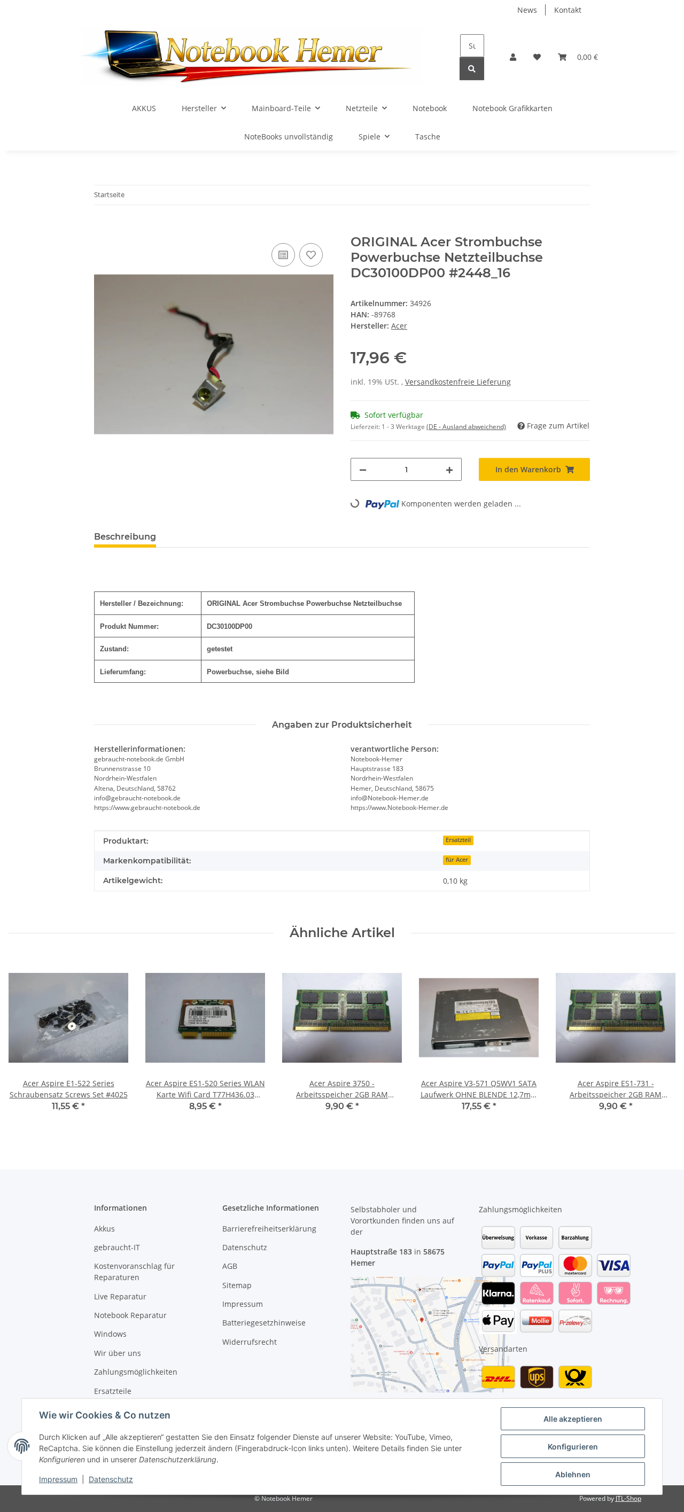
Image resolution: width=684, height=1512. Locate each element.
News (527, 10)
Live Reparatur (120, 1296)
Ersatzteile (112, 1391)
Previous (26, 1042)
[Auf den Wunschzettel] (311, 255)
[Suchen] (472, 68)
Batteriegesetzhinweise (264, 1323)
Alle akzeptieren (572, 1418)
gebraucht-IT (117, 1247)
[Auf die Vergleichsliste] (283, 255)
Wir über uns (117, 1353)
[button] (513, 56)
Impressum (58, 1479)
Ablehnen (572, 1474)
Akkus (104, 1228)
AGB (229, 1266)
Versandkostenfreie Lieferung (458, 382)
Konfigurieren (573, 1446)
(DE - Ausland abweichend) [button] (466, 426)
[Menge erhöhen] (449, 469)
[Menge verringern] (363, 469)
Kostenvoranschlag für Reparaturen (134, 1271)
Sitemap (237, 1285)
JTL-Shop (628, 1498)
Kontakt (567, 10)
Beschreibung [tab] (125, 537)
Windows (110, 1334)
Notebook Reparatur (130, 1315)
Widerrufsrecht (249, 1342)
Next (658, 1042)
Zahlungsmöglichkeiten (135, 1372)
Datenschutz (111, 1479)
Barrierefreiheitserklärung (269, 1228)
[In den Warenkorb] (102, 229)
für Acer (457, 859)
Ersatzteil (458, 840)
